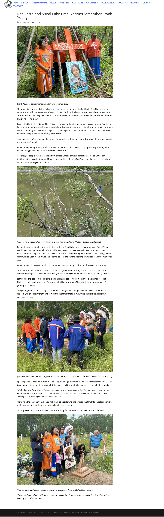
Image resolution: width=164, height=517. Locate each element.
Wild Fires (64, 3)
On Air (121, 3)
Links (145, 3)
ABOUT (133, 3)
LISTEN (25, 3)
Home (15, 3)
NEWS (53, 3)
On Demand (92, 3)
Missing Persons (39, 3)
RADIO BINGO (108, 3)
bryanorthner (25, 22)
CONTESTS (77, 3)
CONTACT (17, 6)
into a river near (57, 109)
